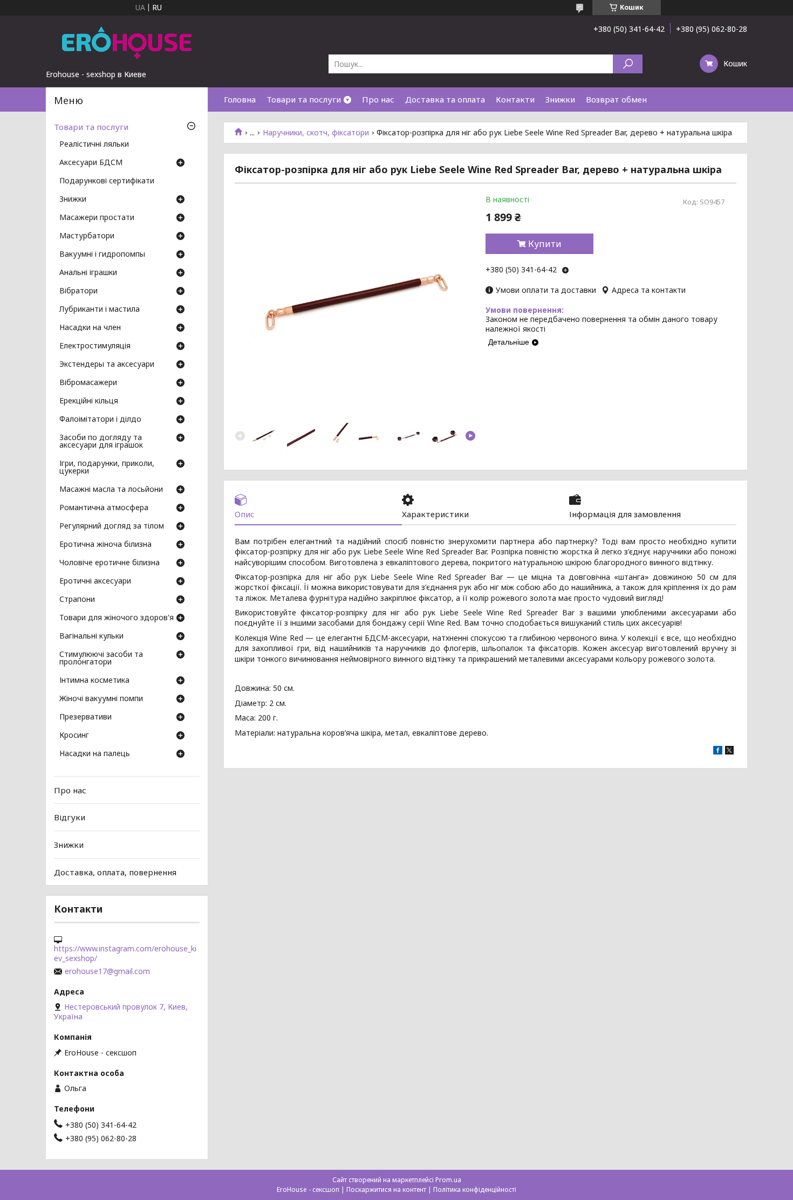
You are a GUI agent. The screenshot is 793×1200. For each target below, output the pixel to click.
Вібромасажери (88, 383)
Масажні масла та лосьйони (111, 489)
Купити (545, 244)
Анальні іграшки (88, 273)
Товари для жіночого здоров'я (116, 618)
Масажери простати (96, 218)
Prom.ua (448, 1179)
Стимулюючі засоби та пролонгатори (101, 658)
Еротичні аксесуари (95, 581)
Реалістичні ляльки (94, 144)
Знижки (560, 99)
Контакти (515, 99)
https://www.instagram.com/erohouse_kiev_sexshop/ (125, 953)
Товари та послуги (303, 99)
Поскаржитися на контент (386, 1189)
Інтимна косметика (94, 680)
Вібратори (78, 291)
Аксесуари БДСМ (90, 163)
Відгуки (69, 817)
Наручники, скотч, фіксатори (316, 133)
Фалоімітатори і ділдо (100, 419)
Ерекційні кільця (88, 401)
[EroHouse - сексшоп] (127, 42)
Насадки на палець (94, 754)
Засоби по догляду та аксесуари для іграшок (101, 442)
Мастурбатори (86, 236)
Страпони (77, 599)
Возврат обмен (616, 99)
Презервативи (85, 717)
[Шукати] (627, 63)
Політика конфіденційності (474, 1189)
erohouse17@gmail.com (107, 971)
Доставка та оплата (445, 99)
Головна (240, 99)
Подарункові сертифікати (106, 181)
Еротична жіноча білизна (105, 544)
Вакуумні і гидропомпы (102, 254)
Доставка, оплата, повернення (115, 871)
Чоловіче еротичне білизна (109, 563)
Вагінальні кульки (91, 636)
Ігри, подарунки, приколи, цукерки (106, 468)
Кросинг (74, 735)
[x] (729, 751)
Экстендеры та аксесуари (106, 364)
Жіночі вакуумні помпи (101, 699)
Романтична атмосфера (103, 508)
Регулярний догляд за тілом (111, 526)
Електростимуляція (95, 346)
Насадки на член (90, 328)
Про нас (378, 99)
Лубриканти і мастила (99, 309)
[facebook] (717, 751)
